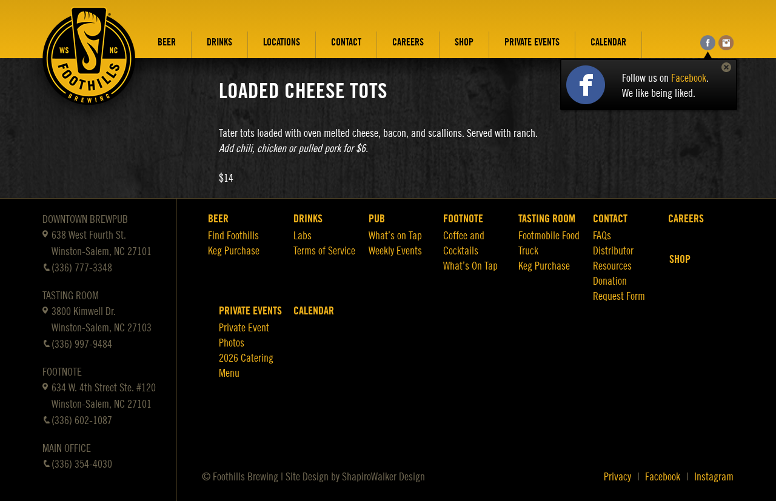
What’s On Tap (470, 265)
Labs (302, 235)
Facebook (688, 78)
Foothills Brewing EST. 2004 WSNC (89, 65)
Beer (167, 42)
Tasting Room (546, 218)
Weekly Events (395, 250)
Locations (281, 42)
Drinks (219, 42)
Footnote (463, 218)
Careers (408, 42)
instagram (726, 42)
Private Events (532, 42)
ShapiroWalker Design (383, 476)
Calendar (608, 42)
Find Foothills (233, 235)
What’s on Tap (395, 235)
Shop (464, 42)
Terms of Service (324, 250)
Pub (377, 218)
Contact (346, 42)
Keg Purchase (233, 250)
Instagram (714, 476)
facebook (707, 42)
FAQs (602, 235)
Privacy (617, 476)
